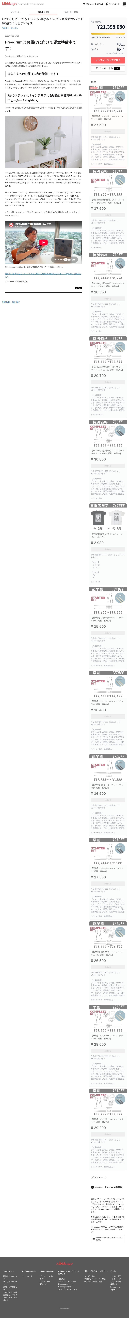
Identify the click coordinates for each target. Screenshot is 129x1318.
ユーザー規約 (89, 1276)
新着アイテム (45, 1284)
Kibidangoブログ (65, 1287)
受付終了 (107, 131)
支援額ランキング (10, 1295)
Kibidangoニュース (65, 1284)
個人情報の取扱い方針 (93, 1282)
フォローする (108, 68)
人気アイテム (45, 1282)
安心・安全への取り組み (68, 1289)
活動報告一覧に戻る (10, 28)
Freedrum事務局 (113, 1187)
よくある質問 (115, 1276)
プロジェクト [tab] (16, 12)
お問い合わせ (115, 1282)
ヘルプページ (115, 1279)
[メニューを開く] (124, 4)
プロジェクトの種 (10, 1292)
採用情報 (113, 1284)
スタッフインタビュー (67, 1281)
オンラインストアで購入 (107, 60)
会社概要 (61, 1279)
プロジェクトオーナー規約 (95, 1279)
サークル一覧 (27, 1276)
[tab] (43, 12)
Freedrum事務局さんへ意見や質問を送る (109, 1238)
